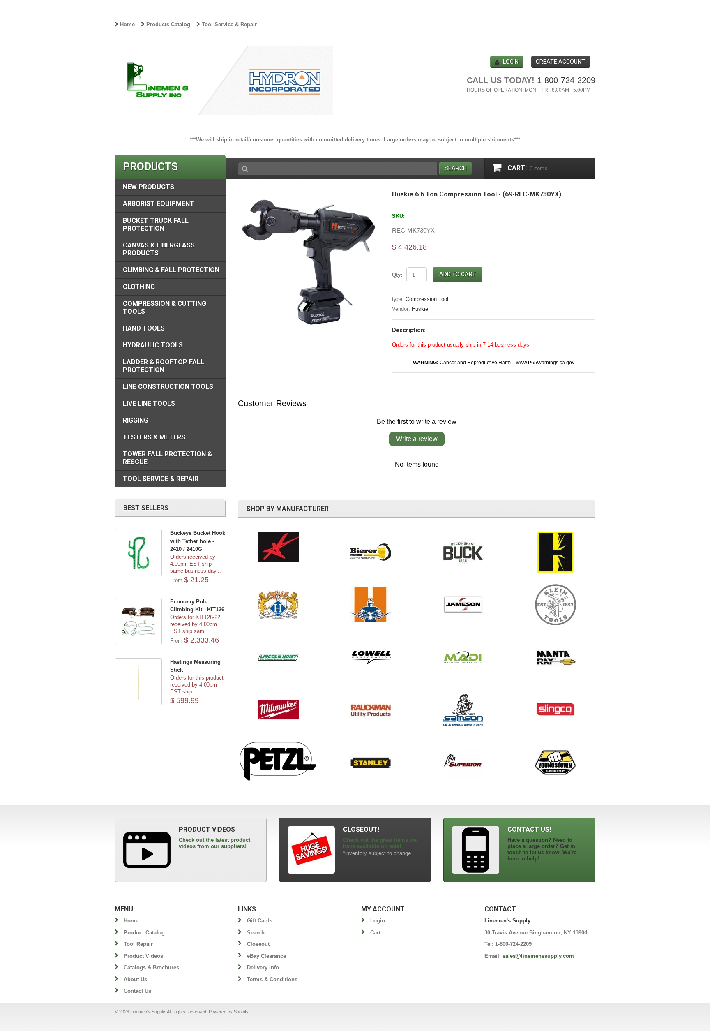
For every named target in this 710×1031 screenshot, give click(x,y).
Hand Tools (144, 328)
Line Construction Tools (168, 387)
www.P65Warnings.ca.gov (545, 362)
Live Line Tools (149, 403)
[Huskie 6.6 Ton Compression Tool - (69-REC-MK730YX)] (309, 195)
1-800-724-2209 (566, 80)
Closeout (258, 944)
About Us (135, 979)
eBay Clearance (266, 956)
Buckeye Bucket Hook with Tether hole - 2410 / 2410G (197, 541)
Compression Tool (427, 299)
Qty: (397, 275)
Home (127, 24)
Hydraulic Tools (153, 345)
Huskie (420, 309)
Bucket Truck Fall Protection (156, 224)
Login (511, 61)
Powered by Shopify (228, 1011)
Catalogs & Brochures (151, 967)
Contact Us (137, 991)
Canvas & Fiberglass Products (159, 249)
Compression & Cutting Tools (164, 307)
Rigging (135, 420)
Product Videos (143, 956)
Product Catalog (144, 932)
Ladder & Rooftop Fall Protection (163, 366)
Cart (375, 932)
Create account (560, 61)
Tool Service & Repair (229, 24)
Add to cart (457, 274)
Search (256, 932)
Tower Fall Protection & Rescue (167, 458)
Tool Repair (138, 944)
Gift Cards (259, 921)
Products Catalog (168, 24)
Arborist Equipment (158, 204)
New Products (148, 187)
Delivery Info (263, 967)
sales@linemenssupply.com (538, 956)
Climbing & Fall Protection (171, 270)
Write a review (417, 438)
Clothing (139, 287)
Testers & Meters (154, 437)
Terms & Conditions (272, 979)
